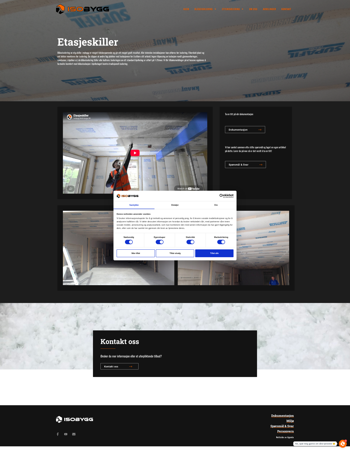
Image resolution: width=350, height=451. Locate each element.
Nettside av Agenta (285, 437)
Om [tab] (216, 205)
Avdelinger (269, 9)
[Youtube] (65, 434)
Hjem (186, 9)
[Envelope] (73, 434)
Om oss (253, 9)
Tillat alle (214, 253)
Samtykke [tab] (134, 205)
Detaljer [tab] (175, 205)
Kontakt (286, 9)
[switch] (160, 242)
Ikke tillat (136, 253)
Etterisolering (231, 9)
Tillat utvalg (175, 253)
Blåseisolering (204, 9)
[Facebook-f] (57, 434)
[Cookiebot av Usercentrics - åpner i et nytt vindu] (222, 196)
